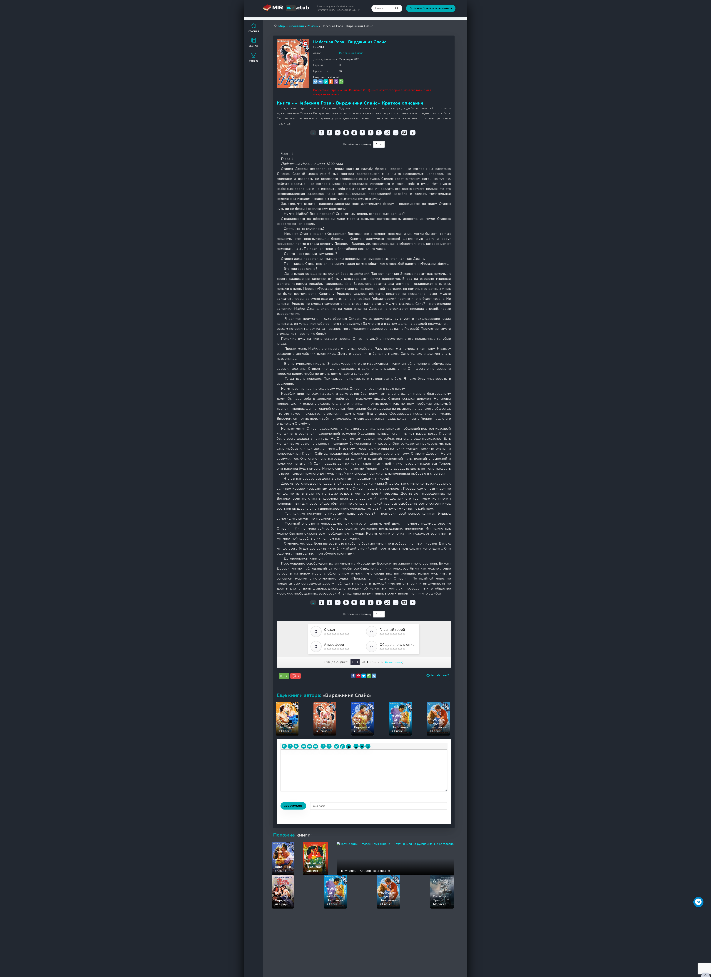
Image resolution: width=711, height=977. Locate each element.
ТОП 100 (253, 61)
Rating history (393, 662)
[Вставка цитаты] (356, 746)
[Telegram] (315, 81)
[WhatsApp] (341, 81)
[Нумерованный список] (329, 746)
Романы (318, 47)
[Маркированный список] (323, 746)
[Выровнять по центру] (309, 746)
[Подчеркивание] (296, 746)
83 (404, 132)
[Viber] (336, 81)
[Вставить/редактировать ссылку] (342, 746)
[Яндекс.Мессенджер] (325, 81)
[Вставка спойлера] (362, 746)
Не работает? (439, 675)
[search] (396, 8)
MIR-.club (290, 7)
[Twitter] (363, 676)
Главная (253, 31)
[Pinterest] (358, 676)
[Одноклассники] (331, 81)
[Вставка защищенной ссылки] (348, 746)
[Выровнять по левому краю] (303, 746)
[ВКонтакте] (320, 81)
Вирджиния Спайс (351, 53)
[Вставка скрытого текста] (367, 746)
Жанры (253, 46)
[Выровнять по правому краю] (315, 746)
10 (387, 132)
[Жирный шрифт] (284, 746)
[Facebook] (353, 676)
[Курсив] (290, 746)
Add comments (293, 805)
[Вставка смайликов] (336, 746)
